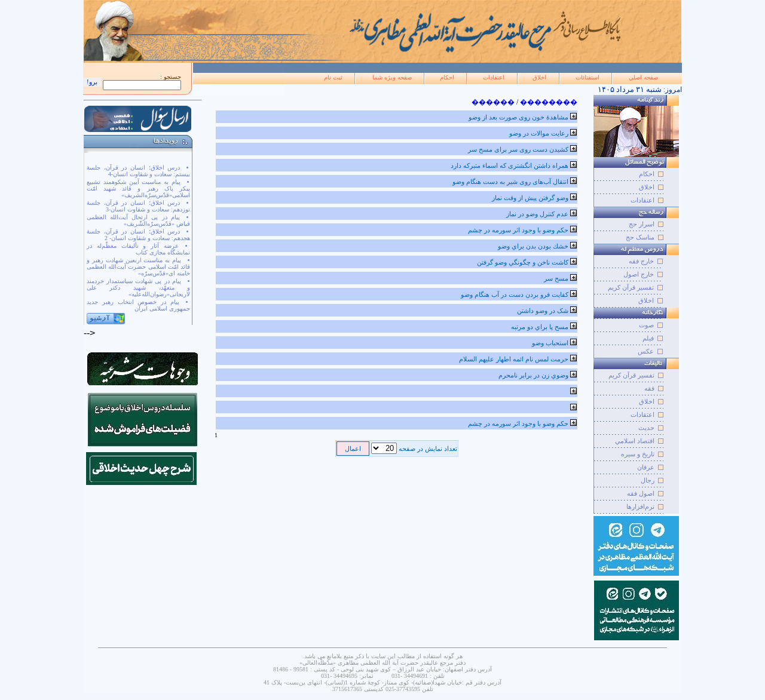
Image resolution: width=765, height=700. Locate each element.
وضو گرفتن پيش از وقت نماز (530, 197)
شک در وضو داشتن (542, 310)
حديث (646, 427)
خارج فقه (641, 261)
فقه (649, 388)
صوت (646, 324)
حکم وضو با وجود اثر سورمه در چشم (518, 230)
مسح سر (556, 278)
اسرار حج (641, 224)
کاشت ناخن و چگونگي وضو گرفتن (522, 262)
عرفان (645, 467)
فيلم (648, 338)
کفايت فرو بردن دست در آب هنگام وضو (514, 294)
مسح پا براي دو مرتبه (539, 326)
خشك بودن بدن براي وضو (533, 246)
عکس (646, 351)
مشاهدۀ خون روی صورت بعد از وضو (518, 117)
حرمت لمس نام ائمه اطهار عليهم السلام (513, 359)
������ (493, 102)
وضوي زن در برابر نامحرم (533, 375)
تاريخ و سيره (637, 454)
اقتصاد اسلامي (634, 440)
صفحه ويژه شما (392, 77)
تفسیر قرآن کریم (631, 287)
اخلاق (539, 77)
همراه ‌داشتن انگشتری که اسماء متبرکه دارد (509, 165)
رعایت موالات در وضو (538, 133)
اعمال (353, 448)
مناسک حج (640, 237)
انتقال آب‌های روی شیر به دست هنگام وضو (510, 181)
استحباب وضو (550, 342)
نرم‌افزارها (640, 506)
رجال (647, 480)
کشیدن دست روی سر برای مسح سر (518, 149)
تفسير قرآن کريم (631, 375)
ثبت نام (333, 77)
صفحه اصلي (643, 77)
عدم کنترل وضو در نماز (537, 213)
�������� (548, 102)
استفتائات (587, 77)
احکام (447, 77)
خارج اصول (638, 274)
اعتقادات (493, 77)
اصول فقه (640, 493)
